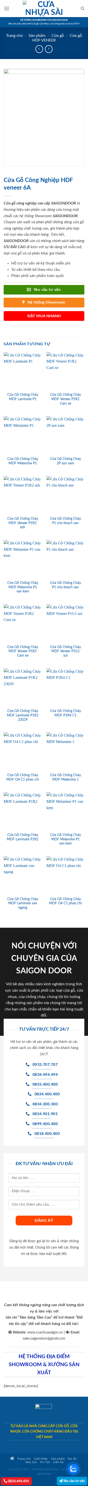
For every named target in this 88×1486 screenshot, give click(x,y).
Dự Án (72, 1458)
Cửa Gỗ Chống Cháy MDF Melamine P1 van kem (22, 587)
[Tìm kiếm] (82, 8)
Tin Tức (45, 1462)
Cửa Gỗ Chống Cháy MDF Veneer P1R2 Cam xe (65, 399)
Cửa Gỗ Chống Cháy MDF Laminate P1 (22, 397)
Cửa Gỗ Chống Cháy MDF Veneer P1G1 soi (65, 651)
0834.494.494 (18, 1481)
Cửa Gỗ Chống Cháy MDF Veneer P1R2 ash (22, 523)
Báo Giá (31, 1462)
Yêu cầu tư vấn (74, 1481)
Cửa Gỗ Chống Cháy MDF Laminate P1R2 (22, 837)
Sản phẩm (37, 36)
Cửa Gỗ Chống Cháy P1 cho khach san (65, 521)
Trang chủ (14, 36)
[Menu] (7, 8)
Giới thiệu (41, 1458)
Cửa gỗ (58, 36)
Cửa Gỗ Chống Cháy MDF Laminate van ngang (22, 903)
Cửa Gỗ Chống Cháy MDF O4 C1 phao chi (22, 777)
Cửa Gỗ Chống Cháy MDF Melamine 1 (65, 777)
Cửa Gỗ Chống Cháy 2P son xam (65, 461)
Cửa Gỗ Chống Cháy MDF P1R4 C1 (65, 713)
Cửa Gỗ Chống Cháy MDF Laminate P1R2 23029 (22, 715)
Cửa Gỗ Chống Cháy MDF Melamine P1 (22, 461)
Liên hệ (58, 1462)
